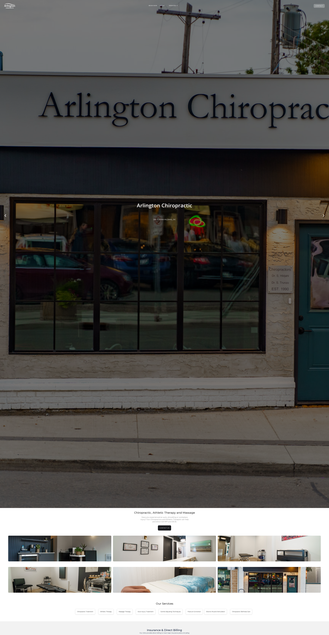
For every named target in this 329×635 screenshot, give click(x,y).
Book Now (153, 5)
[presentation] (5, 216)
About (162, 5)
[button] (173, 5)
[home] (9, 5)
